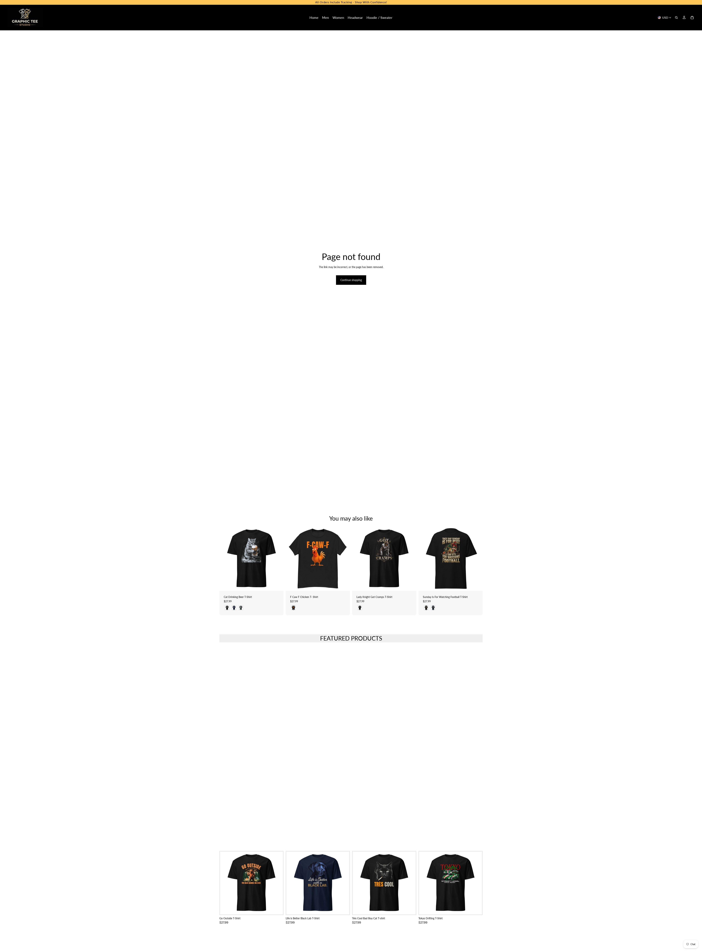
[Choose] (278, 585)
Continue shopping (351, 280)
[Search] (676, 18)
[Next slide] (344, 559)
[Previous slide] (291, 559)
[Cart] (692, 18)
